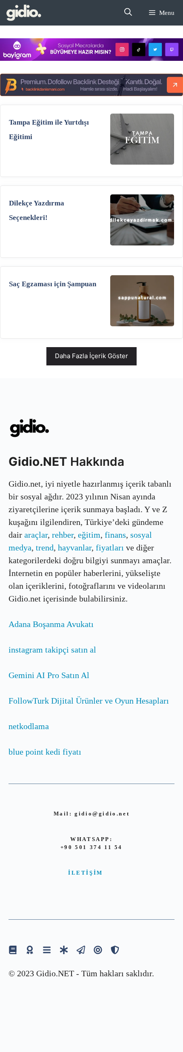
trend (45, 547)
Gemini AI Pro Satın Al (49, 675)
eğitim (89, 534)
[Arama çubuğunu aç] (128, 13)
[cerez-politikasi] (98, 949)
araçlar (36, 534)
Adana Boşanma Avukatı (51, 624)
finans (115, 534)
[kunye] (30, 949)
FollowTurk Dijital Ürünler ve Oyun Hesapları (89, 700)
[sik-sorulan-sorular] (47, 949)
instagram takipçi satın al (52, 649)
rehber (63, 534)
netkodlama (29, 726)
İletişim (85, 873)
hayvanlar (75, 547)
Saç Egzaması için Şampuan (52, 284)
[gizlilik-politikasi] (81, 949)
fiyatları (110, 547)
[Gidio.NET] (24, 13)
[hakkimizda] (13, 949)
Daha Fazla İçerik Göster (91, 356)
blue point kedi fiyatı (45, 751)
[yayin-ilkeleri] (64, 949)
